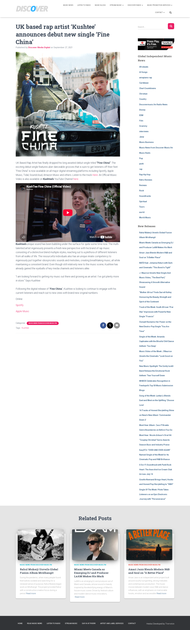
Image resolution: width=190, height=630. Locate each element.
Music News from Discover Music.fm (43, 323)
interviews (144, 131)
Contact (159, 12)
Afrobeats (143, 67)
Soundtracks (145, 196)
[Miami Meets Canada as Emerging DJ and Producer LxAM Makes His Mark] (95, 544)
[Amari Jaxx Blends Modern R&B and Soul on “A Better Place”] (149, 544)
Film (141, 121)
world (142, 212)
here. (76, 178)
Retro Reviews (145, 180)
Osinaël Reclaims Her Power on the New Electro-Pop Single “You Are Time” (155, 326)
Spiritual (143, 201)
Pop (141, 158)
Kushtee (25, 328)
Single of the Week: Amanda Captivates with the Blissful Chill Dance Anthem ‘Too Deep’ (156, 341)
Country (142, 99)
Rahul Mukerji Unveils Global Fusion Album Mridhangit (39, 571)
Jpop (141, 137)
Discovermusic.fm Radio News (153, 104)
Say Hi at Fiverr (89, 623)
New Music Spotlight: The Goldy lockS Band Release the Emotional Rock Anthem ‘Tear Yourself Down (156, 371)
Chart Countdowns (147, 88)
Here (95, 174)
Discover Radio (135, 5)
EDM (141, 115)
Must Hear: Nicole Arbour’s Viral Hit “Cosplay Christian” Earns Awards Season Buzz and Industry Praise (155, 440)
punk (141, 164)
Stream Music (116, 5)
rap (140, 169)
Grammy (143, 126)
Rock (141, 190)
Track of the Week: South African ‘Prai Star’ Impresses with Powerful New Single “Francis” (156, 312)
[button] (123, 5)
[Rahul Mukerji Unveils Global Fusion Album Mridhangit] (41, 544)
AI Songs (143, 72)
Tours (142, 207)
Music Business (146, 142)
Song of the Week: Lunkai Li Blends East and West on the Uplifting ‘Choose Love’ (156, 400)
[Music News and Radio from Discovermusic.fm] (32, 8)
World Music (145, 217)
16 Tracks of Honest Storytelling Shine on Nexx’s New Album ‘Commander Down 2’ (156, 415)
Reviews (143, 185)
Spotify (20, 305)
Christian (143, 94)
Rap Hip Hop (144, 174)
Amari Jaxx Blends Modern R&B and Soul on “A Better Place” (149, 571)
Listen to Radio (84, 5)
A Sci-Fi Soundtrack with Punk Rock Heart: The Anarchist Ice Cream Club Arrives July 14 (155, 469)
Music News (68, 5)
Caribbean (144, 83)
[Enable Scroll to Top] (184, 624)
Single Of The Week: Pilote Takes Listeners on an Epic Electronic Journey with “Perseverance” (154, 494)
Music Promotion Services (159, 5)
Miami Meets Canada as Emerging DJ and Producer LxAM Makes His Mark (91, 573)
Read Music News (34, 623)
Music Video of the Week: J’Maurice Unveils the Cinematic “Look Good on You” (156, 356)
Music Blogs (100, 5)
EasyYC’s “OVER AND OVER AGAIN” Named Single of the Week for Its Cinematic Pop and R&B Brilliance (154, 454)
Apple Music (22, 311)
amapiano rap (145, 77)
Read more (31, 593)
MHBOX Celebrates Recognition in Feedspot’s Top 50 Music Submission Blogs (156, 385)
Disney (142, 110)
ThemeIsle (169, 624)
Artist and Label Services (112, 623)
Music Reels (144, 153)
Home (20, 623)
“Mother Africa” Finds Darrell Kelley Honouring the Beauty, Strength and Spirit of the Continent (155, 297)
